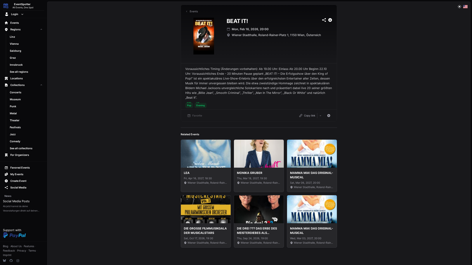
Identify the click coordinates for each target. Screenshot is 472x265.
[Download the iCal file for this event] (328, 115)
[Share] (320, 115)
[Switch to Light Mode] (459, 6)
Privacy (21, 250)
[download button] (330, 20)
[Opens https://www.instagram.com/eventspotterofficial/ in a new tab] (17, 260)
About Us (16, 246)
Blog (5, 246)
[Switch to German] (465, 6)
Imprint (7, 255)
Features (29, 246)
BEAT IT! (237, 21)
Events (194, 11)
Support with (12, 230)
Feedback (9, 250)
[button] (189, 105)
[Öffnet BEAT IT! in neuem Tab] (203, 36)
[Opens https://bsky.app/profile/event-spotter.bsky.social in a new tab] (4, 260)
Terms (32, 250)
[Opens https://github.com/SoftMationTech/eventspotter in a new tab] (11, 260)
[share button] (324, 20)
